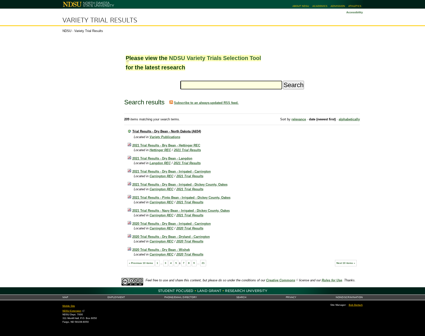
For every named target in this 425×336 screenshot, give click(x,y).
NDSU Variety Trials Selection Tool (215, 58)
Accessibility (354, 12)
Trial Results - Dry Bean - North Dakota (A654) (166, 131)
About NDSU (300, 6)
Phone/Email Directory (180, 297)
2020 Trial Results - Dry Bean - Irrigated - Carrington (171, 223)
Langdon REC (160, 163)
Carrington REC (161, 176)
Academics (319, 6)
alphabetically (349, 119)
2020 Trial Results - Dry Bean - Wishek (161, 250)
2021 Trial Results (187, 150)
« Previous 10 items (141, 263)
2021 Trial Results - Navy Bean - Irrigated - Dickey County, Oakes (181, 210)
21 (203, 263)
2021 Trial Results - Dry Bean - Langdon (162, 158)
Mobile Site (68, 305)
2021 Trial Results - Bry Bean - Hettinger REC (166, 145)
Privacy (291, 297)
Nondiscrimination (349, 297)
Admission (338, 6)
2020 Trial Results (189, 228)
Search (241, 297)
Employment (116, 297)
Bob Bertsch (356, 305)
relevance (298, 119)
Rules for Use (332, 280)
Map (65, 297)
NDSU (66, 31)
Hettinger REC (160, 150)
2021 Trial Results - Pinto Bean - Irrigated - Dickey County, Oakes (181, 197)
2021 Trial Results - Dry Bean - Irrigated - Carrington (171, 171)
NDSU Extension (71, 310)
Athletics (354, 6)
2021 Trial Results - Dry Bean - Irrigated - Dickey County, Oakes (180, 184)
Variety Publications (165, 137)
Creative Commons (280, 280)
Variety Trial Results (99, 20)
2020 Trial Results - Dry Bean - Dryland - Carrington (171, 237)
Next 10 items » (345, 263)
